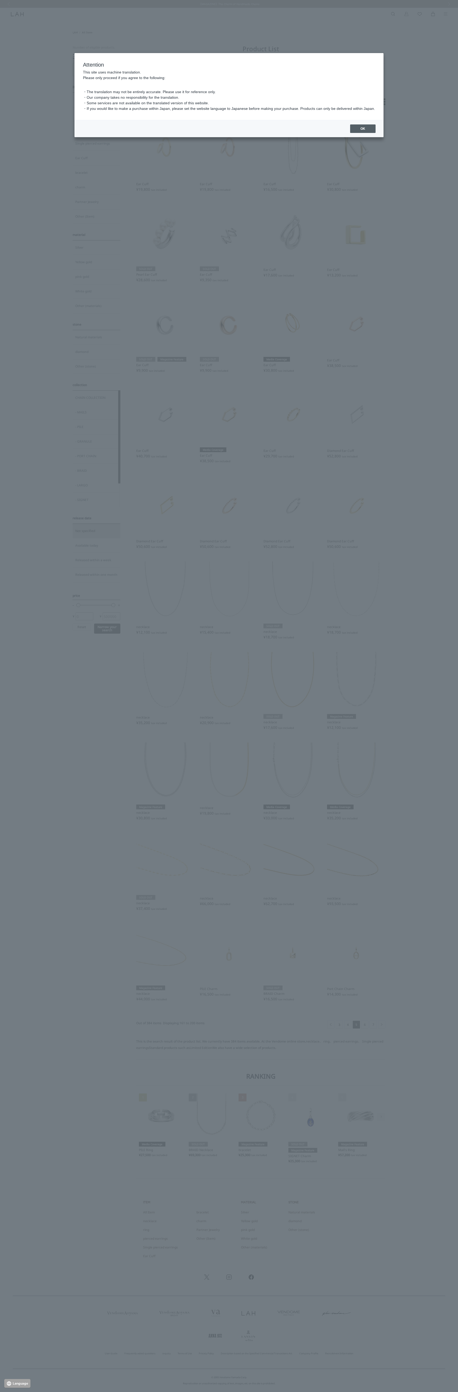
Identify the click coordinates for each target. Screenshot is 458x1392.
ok (362, 129)
